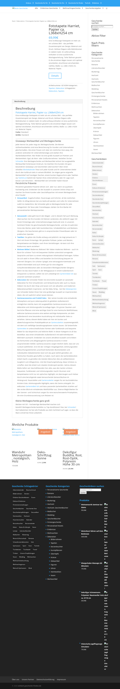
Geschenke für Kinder (75, 3)
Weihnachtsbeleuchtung (100, 300)
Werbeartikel (97, 153)
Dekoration (20, 21)
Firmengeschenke (98, 96)
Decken (94, 174)
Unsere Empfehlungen (99, 288)
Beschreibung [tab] (19, 101)
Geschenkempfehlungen (100, 203)
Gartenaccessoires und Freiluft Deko (32, 298)
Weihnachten (97, 107)
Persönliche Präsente (26, 183)
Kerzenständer (97, 229)
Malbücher (96, 85)
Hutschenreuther (98, 218)
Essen (94, 184)
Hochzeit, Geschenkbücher (57, 508)
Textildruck (22, 178)
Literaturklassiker (98, 68)
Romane (95, 64)
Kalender (95, 221)
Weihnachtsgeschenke (72, 8)
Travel (104, 281)
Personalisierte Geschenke (57, 490)
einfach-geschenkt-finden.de (29, 686)
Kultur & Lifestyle (97, 236)
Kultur (94, 233)
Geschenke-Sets (97, 199)
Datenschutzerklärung (45, 679)
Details (55, 75)
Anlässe (28, 3)
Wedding (95, 89)
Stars (100, 270)
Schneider (20, 161)
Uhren (95, 142)
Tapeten (52, 88)
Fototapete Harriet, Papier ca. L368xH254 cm (40, 112)
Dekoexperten (71, 289)
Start (13, 21)
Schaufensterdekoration (100, 262)
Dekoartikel (97, 135)
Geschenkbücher (98, 92)
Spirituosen (101, 266)
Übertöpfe (97, 128)
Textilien (20, 237)
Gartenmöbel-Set (66, 274)
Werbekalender (29, 169)
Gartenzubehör (57, 322)
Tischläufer (96, 281)
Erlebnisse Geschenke (49, 8)
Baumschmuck (97, 167)
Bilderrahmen (98, 113)
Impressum (61, 679)
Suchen (95, 29)
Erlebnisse (95, 3)
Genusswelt (22, 216)
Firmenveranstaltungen (100, 192)
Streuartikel (22, 198)
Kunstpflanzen (99, 124)
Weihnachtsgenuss (98, 303)
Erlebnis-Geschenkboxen (97, 179)
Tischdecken (96, 277)
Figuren (96, 138)
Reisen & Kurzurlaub (99, 255)
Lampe (100, 240)
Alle (36, 8)
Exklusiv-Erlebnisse (98, 188)
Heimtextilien (98, 146)
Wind (94, 311)
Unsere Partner (28, 679)
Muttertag (95, 72)
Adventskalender (97, 163)
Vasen (95, 149)
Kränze (96, 131)
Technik (87, 3)
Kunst (94, 240)
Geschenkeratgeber (93, 8)
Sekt (93, 266)
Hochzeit (95, 75)
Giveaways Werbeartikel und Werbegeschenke (38, 141)
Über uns (15, 679)
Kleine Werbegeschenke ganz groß (32, 400)
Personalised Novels (99, 100)
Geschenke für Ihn (58, 3)
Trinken (94, 285)
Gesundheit (96, 207)
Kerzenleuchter (99, 120)
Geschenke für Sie (41, 3)
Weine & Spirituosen (99, 307)
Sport (94, 270)
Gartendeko (21, 328)
